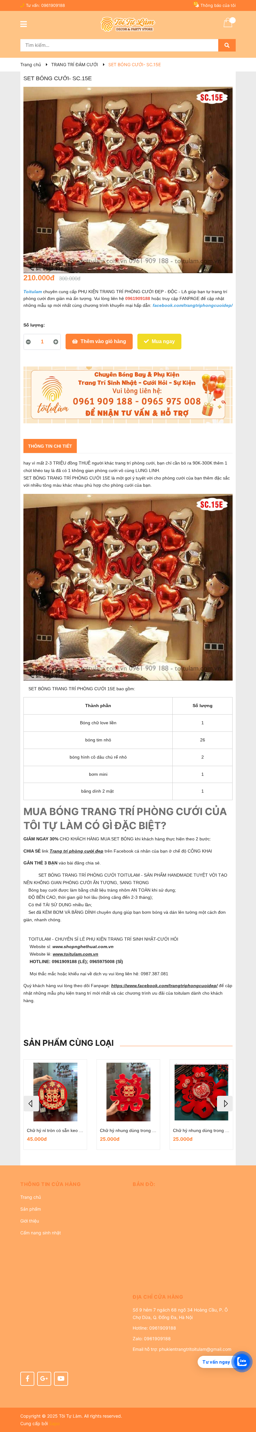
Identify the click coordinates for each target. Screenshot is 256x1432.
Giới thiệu (29, 1220)
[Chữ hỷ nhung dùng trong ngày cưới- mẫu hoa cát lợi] (55, 1092)
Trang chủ (30, 1197)
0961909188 (53, 5)
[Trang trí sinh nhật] (128, 395)
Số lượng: (34, 324)
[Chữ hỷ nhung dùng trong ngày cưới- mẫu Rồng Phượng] (201, 1092)
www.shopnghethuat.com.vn (83, 946)
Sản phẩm (30, 1209)
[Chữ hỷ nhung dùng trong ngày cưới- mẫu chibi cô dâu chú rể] (128, 1092)
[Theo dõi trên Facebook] (27, 1379)
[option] (55, 1104)
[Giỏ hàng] (228, 26)
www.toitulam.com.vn (75, 954)
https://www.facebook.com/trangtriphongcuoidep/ (164, 985)
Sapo (54, 1423)
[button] (71, 1184)
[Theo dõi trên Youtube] (61, 1379)
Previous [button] (31, 1103)
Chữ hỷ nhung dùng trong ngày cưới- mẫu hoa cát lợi (79, 1130)
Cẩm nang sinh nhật (40, 1232)
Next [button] (225, 1103)
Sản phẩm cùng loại (68, 1043)
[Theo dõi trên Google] (44, 1379)
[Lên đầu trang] (245, 1402)
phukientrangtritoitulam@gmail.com (195, 1349)
